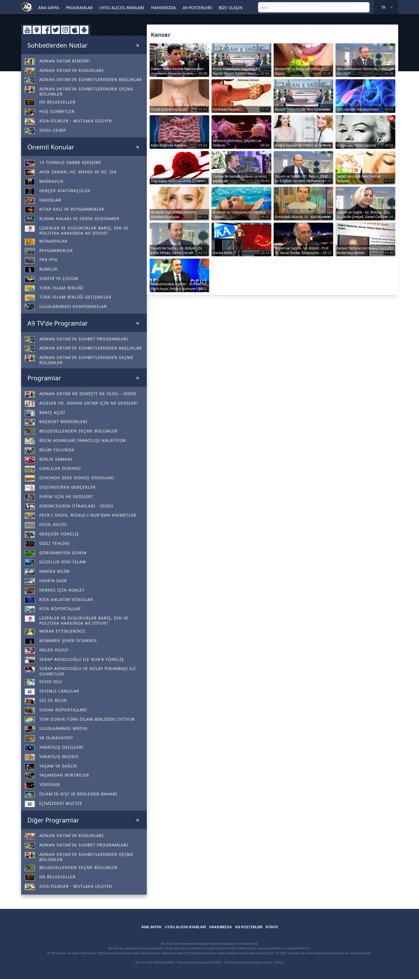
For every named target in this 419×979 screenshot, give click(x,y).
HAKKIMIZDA (163, 7)
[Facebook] (46, 30)
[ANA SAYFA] (26, 7)
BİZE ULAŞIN (231, 7)
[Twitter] (55, 30)
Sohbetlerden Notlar (57, 45)
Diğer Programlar (53, 820)
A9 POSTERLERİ (197, 7)
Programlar (44, 377)
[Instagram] (65, 30)
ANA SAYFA (48, 7)
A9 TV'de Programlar (57, 323)
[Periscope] (36, 30)
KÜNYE (272, 927)
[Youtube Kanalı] (27, 30)
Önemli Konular (50, 147)
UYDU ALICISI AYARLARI (121, 7)
